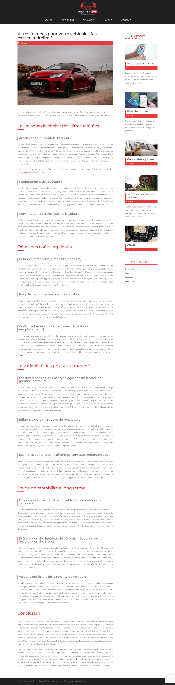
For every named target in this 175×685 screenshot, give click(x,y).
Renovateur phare (140, 159)
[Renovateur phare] (141, 154)
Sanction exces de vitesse (140, 195)
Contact (126, 20)
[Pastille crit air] (141, 106)
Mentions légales (79, 681)
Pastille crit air (137, 111)
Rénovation (89, 20)
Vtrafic (132, 245)
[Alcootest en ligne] (141, 58)
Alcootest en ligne (140, 63)
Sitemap (67, 681)
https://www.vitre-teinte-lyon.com (32, 172)
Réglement (68, 20)
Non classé (22, 43)
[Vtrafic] (141, 240)
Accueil (48, 20)
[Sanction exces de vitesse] (141, 189)
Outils (108, 20)
